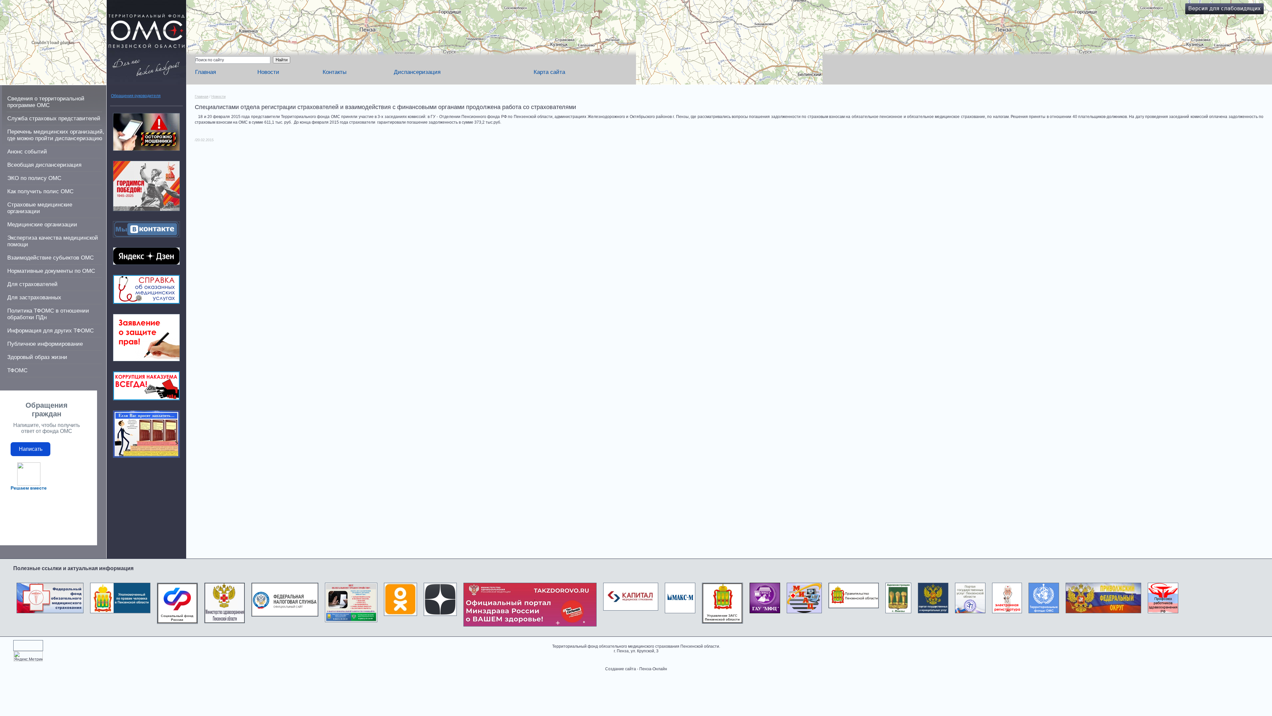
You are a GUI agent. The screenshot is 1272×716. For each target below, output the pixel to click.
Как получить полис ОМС (40, 191)
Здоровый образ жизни (37, 357)
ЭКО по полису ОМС (34, 178)
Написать (30, 449)
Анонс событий (27, 152)
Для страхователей (32, 284)
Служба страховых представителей (53, 118)
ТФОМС (17, 370)
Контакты (334, 72)
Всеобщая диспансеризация (44, 165)
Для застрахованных (34, 297)
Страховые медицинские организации (39, 208)
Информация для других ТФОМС (50, 331)
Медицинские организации (42, 224)
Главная (205, 72)
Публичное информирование (45, 344)
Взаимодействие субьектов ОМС (50, 258)
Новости (268, 72)
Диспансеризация (417, 72)
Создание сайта (620, 669)
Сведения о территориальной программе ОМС (45, 101)
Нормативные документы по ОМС (51, 271)
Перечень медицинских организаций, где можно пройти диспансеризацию (55, 135)
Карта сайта (549, 72)
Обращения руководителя (136, 95)
